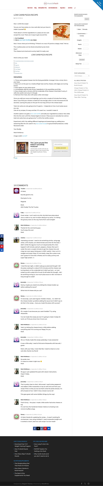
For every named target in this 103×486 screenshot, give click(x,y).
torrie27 (24, 136)
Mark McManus (19, 18)
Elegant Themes (27, 484)
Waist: (80, 48)
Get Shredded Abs (53, 8)
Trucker (23, 188)
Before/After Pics (42, 8)
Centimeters (82, 33)
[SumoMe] (49, 428)
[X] (38, 428)
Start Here (30, 8)
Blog (35, 8)
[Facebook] (35, 428)
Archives (70, 8)
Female (85, 29)
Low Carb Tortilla (24, 40)
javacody (23, 337)
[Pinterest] (45, 428)
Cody (22, 212)
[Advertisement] (42, 169)
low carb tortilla (36, 113)
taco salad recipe (41, 123)
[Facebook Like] (42, 428)
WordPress (45, 484)
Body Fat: (79, 64)
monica (23, 237)
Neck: (80, 44)
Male (79, 29)
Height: (79, 40)
